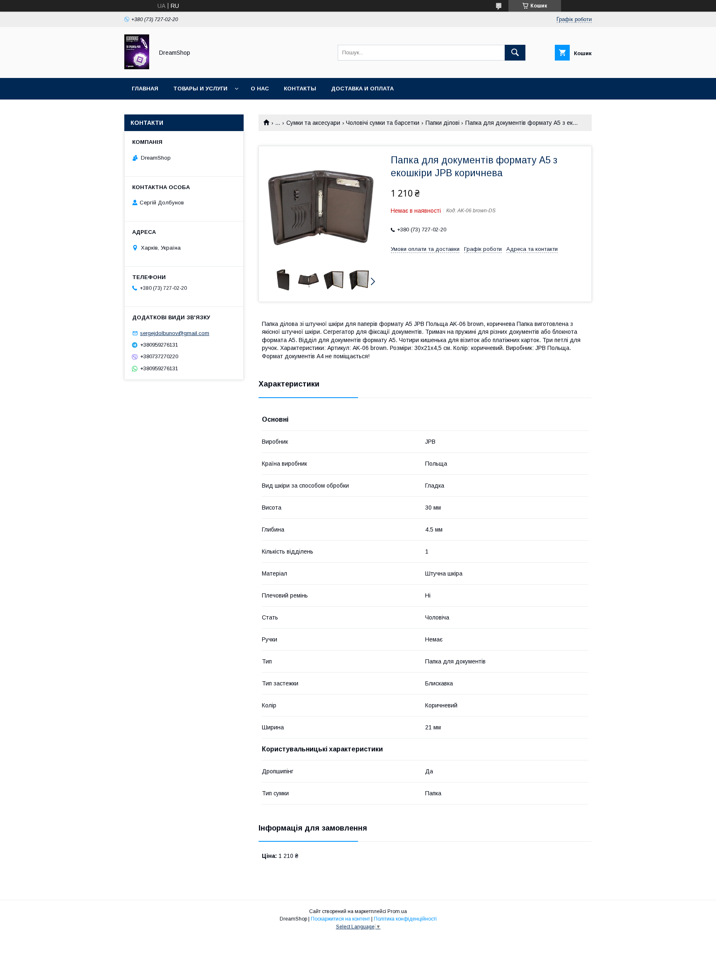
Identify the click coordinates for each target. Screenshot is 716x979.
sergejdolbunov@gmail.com (174, 333)
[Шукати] (515, 53)
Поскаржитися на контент (340, 919)
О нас (260, 88)
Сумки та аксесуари (313, 122)
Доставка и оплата (362, 88)
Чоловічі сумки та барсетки (382, 122)
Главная (145, 88)
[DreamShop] (136, 67)
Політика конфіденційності (405, 919)
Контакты (300, 88)
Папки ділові (443, 122)
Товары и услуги (200, 88)
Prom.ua (397, 911)
